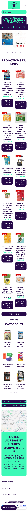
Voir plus (14, 393)
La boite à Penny (13, 501)
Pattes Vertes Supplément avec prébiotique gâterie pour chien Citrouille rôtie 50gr (7, 209)
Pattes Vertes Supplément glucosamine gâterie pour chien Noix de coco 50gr (21, 251)
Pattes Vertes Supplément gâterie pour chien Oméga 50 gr (7, 291)
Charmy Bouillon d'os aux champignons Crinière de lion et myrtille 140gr (7, 131)
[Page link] (14, 421)
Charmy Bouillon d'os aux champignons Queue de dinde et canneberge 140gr (20, 88)
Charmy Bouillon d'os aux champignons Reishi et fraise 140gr (20, 130)
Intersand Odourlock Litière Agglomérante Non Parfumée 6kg (7, 87)
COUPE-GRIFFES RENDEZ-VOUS (14, 402)
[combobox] (14, 12)
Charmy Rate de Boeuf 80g (20, 204)
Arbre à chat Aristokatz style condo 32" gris (20, 170)
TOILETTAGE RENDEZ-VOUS (14, 405)
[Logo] (14, 5)
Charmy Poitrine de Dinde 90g (7, 247)
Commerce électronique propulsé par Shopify (14, 501)
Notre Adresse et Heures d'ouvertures (14, 444)
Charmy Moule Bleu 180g (7, 169)
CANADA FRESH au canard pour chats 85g (20, 290)
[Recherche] (2, 12)
